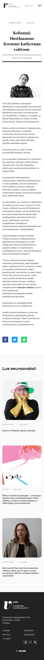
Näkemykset (15, 23)
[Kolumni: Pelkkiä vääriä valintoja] (22, 400)
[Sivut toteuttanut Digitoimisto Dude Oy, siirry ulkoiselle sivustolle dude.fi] (21, 651)
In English (6, 639)
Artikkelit (6, 631)
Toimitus (6, 635)
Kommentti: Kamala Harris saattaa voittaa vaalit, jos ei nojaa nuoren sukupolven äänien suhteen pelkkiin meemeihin (20, 572)
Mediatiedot (29, 635)
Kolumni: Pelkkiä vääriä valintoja (18, 430)
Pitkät (5, 490)
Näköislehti (29, 631)
